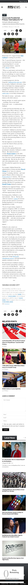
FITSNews (6, 26)
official (7, 67)
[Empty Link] (24, 437)
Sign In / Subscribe (23, 1)
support (16, 198)
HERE (19, 294)
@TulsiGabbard (7, 303)
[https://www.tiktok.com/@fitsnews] (24, 575)
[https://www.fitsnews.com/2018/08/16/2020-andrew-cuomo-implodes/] (14, 379)
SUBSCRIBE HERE (7, 302)
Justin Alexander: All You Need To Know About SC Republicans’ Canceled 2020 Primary (13, 342)
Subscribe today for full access (12, 578)
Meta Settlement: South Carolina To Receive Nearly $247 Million (12, 513)
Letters (5, 346)
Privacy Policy (23, 583)
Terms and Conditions (14, 583)
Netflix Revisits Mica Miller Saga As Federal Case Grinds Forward (12, 536)
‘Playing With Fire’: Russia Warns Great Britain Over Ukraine (13, 490)
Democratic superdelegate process (10, 257)
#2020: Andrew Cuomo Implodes (11, 388)
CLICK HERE (12, 296)
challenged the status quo (15, 82)
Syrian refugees (6, 177)
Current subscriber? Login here (12, 580)
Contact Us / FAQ (4, 583)
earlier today (5, 93)
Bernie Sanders (11, 154)
